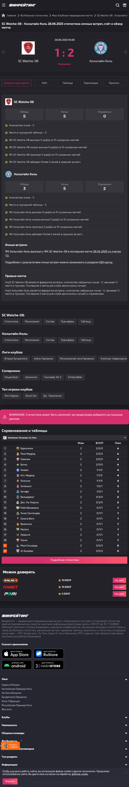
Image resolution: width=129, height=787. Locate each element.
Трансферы (67, 321)
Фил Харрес (12, 395)
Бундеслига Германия (14, 697)
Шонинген (31, 377)
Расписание (32, 321)
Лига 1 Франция (11, 701)
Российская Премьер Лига (17, 705)
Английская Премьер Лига (17, 689)
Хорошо (10, 781)
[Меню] (3, 5)
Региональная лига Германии (77, 358)
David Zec (31, 395)
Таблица (67, 83)
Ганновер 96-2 (52, 377)
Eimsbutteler (75, 377)
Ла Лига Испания (11, 693)
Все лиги (7, 709)
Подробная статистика (65, 560)
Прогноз (114, 83)
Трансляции (90, 83)
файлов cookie (80, 774)
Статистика (11, 321)
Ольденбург (11, 377)
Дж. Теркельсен (52, 395)
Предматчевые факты (17, 83)
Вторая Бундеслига (16, 358)
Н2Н (44, 83)
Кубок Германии (43, 358)
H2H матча (105, 262)
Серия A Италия (11, 685)
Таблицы (86, 321)
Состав (50, 321)
